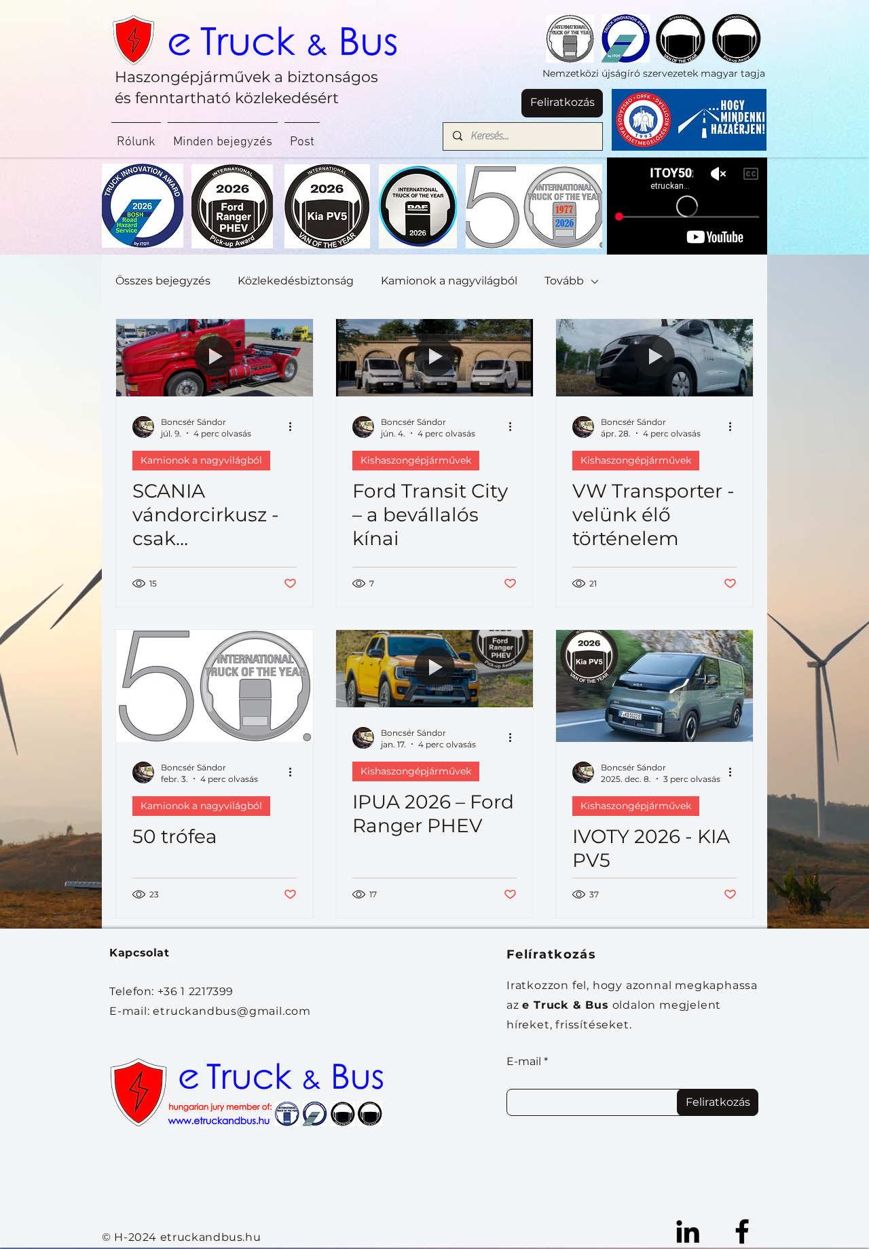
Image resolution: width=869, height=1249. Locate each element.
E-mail (523, 1061)
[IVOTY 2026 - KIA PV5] (654, 686)
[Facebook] (742, 1231)
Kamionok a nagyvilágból (449, 280)
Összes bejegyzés (162, 280)
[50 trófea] (214, 686)
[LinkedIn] (687, 1231)
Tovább (564, 280)
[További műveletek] (294, 427)
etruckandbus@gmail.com (232, 1011)
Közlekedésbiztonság (296, 280)
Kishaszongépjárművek (415, 460)
